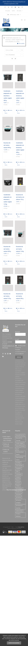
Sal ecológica (19, 488)
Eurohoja (18, 462)
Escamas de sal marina (19, 453)
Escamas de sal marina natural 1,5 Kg (20, 249)
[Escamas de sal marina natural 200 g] (7, 232)
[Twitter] (5, 353)
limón (17, 471)
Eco (17, 449)
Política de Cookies (6, 450)
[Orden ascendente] (22, 50)
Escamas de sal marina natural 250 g (19, 296)
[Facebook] (3, 353)
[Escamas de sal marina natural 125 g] (7, 279)
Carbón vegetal (19, 443)
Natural (18, 480)
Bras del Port (21, 527)
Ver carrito (21, 43)
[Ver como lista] (15, 58)
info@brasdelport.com (8, 346)
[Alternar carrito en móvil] (21, 20)
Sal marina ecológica (18, 501)
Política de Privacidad (6, 445)
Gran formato (19, 465)
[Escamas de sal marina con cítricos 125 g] (20, 180)
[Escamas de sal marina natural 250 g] (20, 279)
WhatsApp (5, 348)
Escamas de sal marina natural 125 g (7, 296)
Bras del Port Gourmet (19, 439)
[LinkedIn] (3, 356)
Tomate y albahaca (18, 515)
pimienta (18, 483)
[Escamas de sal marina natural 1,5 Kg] (20, 232)
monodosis (18, 474)
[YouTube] (10, 353)
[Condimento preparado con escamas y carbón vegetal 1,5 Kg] (7, 180)
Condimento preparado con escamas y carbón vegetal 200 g (8, 95)
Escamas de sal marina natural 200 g (7, 249)
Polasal (18, 485)
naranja (18, 477)
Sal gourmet (19, 491)
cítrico (17, 446)
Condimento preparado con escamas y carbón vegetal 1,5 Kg (8, 199)
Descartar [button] (21, 3)
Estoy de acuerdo (14, 642)
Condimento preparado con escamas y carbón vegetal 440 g (20, 147)
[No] (26, 640)
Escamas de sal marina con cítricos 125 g (20, 197)
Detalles (10, 110)
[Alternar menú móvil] (25, 20)
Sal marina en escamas (19, 507)
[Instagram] (7, 353)
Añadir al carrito (6, 112)
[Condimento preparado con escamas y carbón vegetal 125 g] (20, 76)
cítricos (22, 446)
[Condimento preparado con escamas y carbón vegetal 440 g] (20, 128)
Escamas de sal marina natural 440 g (7, 145)
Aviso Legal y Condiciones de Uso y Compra (7, 438)
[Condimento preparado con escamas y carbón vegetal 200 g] (7, 76)
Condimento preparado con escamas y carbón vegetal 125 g (20, 95)
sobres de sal (19, 511)
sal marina (18, 497)
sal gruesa (18, 494)
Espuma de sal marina (19, 459)
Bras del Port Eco (20, 435)
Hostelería (18, 468)
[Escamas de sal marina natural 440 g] (7, 128)
